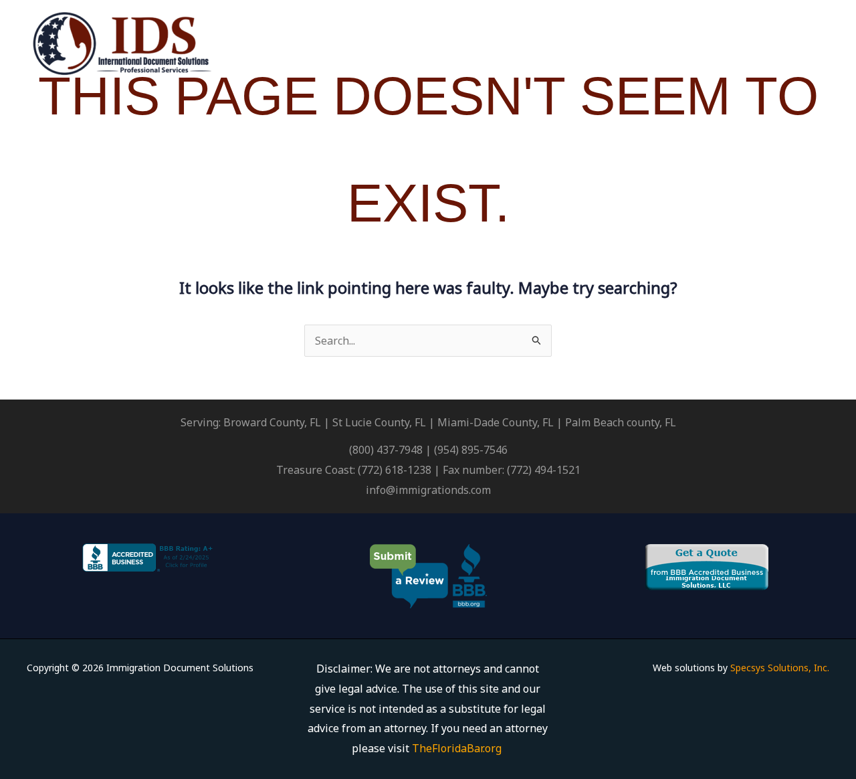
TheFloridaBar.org (457, 748)
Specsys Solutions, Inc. (779, 667)
